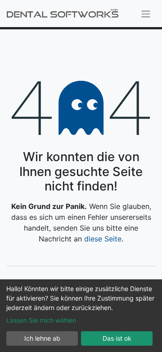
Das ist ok (117, 338)
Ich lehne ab (42, 338)
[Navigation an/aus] (145, 13)
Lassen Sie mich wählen (41, 320)
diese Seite (103, 238)
